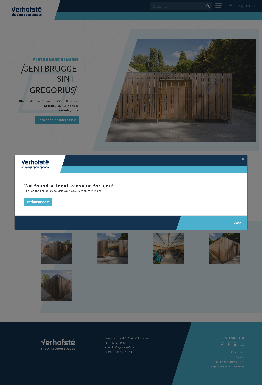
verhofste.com (38, 202)
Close (238, 223)
